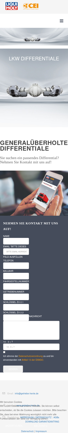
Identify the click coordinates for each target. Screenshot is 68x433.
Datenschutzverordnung (31, 356)
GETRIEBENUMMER (13, 291)
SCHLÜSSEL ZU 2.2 (13, 312)
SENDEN (13, 369)
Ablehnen (40, 425)
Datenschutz (27, 431)
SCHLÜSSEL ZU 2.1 (13, 302)
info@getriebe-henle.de (26, 393)
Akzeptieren (14, 425)
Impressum (41, 431)
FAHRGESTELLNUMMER (16, 281)
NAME (6, 236)
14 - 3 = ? (8, 341)
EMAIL (7, 246)
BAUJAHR (8, 270)
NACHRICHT (35, 316)
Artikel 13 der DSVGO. (33, 359)
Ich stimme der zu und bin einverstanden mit (28, 357)
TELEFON (8, 260)
